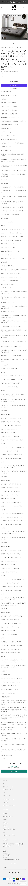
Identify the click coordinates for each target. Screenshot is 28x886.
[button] (1, 7)
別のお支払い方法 (14, 88)
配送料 (5, 71)
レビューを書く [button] (14, 771)
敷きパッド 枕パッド (8, 789)
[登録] (23, 867)
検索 (4, 832)
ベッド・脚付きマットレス (9, 805)
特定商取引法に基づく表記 (9, 829)
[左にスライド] (11, 43)
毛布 (4, 783)
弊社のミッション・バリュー (9, 835)
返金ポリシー (6, 826)
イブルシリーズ (6, 795)
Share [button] (4, 758)
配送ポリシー (6, 822)
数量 (2, 73)
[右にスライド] (16, 43)
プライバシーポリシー (8, 816)
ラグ (4, 792)
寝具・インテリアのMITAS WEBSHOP (15, 883)
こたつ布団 (5, 802)
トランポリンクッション (8, 799)
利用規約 (5, 819)
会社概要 (5, 813)
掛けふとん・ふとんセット (9, 786)
